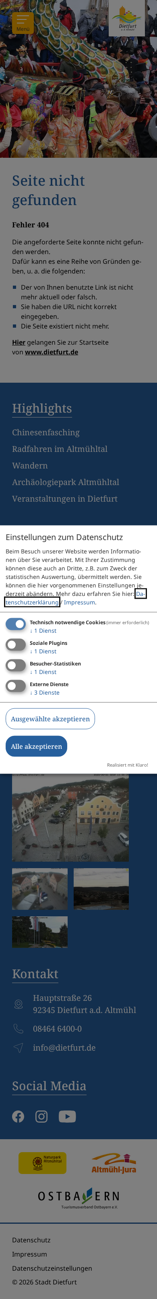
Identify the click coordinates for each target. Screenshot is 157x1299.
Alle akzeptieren (36, 746)
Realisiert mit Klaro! (127, 764)
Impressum (79, 602)
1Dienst (43, 630)
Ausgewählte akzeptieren (50, 718)
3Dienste (45, 692)
